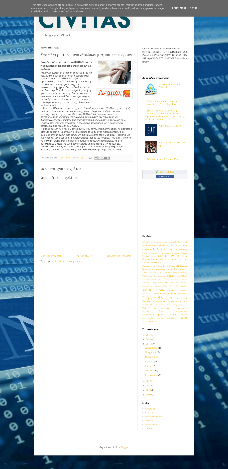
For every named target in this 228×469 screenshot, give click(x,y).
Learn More (179, 8)
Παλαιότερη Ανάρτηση (119, 255)
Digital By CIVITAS (168, 256)
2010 (148, 390)
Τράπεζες (146, 308)
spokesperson (147, 293)
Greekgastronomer (154, 416)
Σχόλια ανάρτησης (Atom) (68, 261)
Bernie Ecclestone (159, 245)
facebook (163, 282)
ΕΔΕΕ (178, 298)
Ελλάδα (146, 301)
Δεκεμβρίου (151, 347)
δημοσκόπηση (148, 314)
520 (143, 242)
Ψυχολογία (147, 311)
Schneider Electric (149, 272)
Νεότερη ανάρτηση (51, 255)
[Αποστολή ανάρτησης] (90, 157)
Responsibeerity (180, 269)
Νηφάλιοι (160, 304)
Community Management (160, 253)
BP (186, 241)
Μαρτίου (150, 370)
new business (155, 286)
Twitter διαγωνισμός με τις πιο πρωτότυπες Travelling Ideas (163, 103)
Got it (193, 8)
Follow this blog (165, 176)
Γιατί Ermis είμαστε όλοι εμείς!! (172, 144)
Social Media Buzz (164, 272)
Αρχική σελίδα (84, 255)
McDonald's (147, 266)
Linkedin (174, 262)
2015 (148, 334)
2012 (148, 380)
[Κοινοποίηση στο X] (102, 158)
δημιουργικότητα (180, 311)
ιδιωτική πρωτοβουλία (167, 318)
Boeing (178, 245)
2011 (148, 385)
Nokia (165, 266)
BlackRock (170, 245)
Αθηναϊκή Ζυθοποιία (177, 293)
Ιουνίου (149, 361)
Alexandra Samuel (176, 242)
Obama (172, 266)
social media (153, 289)
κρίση (184, 318)
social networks (178, 290)
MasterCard (183, 262)
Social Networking (180, 272)
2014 (148, 339)
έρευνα (162, 311)
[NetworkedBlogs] (165, 171)
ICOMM (145, 262)
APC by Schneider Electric (157, 242)
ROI (153, 269)
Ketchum (153, 262)
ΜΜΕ (152, 304)
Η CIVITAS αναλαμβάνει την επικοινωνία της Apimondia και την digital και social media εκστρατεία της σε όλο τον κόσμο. (165, 115)
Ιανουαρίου (151, 375)
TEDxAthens (147, 276)
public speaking (180, 286)
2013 (148, 343)
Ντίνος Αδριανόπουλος (177, 304)
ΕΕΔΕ (185, 298)
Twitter (170, 275)
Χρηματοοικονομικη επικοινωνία (170, 308)
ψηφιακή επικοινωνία (151, 321)
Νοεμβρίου (151, 352)
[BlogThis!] (99, 158)
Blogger (124, 447)
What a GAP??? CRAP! (170, 125)
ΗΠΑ (185, 301)
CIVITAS (160, 248)
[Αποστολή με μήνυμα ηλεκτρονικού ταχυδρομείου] (96, 158)
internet (145, 285)
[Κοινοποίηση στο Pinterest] (108, 158)
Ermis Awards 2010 (172, 259)
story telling (160, 293)
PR (177, 265)
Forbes (184, 259)
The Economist (159, 276)
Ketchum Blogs (164, 262)
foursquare (174, 282)
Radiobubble (151, 424)
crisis (182, 279)
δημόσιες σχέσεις (166, 314)
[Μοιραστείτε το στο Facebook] (105, 158)
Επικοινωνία (174, 301)
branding (174, 279)
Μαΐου (149, 366)
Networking (157, 266)
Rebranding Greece (164, 269)
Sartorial (149, 428)
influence (183, 282)
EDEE (161, 259)
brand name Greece (161, 279)
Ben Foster (146, 245)
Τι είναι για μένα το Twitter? (170, 86)
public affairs (167, 286)
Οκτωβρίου (151, 356)
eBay (154, 282)
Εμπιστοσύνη (159, 301)
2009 (148, 394)
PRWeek (149, 420)
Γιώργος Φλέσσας (157, 297)
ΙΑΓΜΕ (145, 304)
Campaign (150, 408)
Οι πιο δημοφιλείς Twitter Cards (163, 159)
